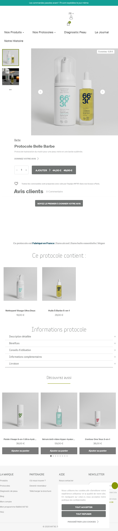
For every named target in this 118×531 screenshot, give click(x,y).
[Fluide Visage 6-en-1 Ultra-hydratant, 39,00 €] (20, 420)
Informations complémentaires (25, 357)
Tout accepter (83, 507)
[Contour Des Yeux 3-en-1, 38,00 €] (97, 420)
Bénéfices (14, 343)
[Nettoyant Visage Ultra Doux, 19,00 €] (20, 290)
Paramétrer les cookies (82, 521)
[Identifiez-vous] (71, 17)
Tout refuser (83, 514)
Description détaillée (20, 337)
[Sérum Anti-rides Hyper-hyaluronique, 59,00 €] (59, 420)
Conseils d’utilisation (20, 350)
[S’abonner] (115, 485)
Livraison (14, 364)
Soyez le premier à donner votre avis (59, 203)
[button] (59, 336)
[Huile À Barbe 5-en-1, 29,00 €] (59, 290)
